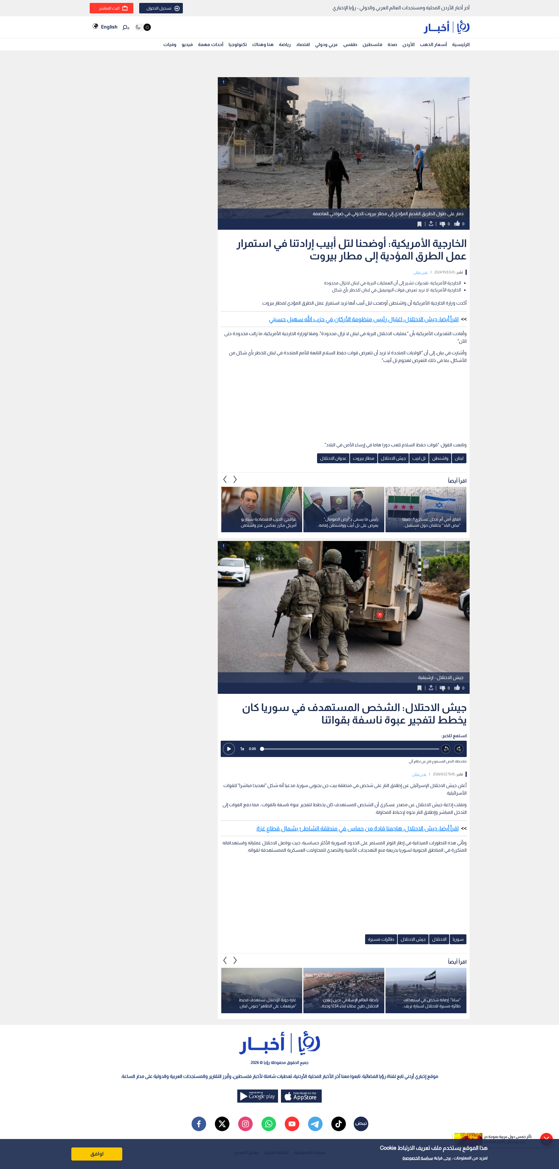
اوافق (97, 1154)
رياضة (285, 44)
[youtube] (292, 1124)
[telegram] (315, 1124)
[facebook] (199, 1124)
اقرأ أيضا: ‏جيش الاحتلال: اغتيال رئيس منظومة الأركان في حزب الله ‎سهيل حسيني (364, 319)
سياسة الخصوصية (417, 1158)
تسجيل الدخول (158, 8)
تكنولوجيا (238, 44)
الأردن (408, 44)
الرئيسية (461, 44)
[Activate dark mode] (142, 27)
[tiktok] (338, 1124)
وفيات (169, 44)
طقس (350, 44)
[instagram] (245, 1124)
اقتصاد (303, 44)
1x (242, 748)
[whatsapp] (268, 1124)
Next (225, 479)
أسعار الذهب (433, 44)
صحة (392, 44)
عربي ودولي (326, 44)
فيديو (187, 44)
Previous (235, 479)
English (109, 26)
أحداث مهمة (210, 44)
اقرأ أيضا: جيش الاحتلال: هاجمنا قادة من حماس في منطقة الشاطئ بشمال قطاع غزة (357, 828)
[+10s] (459, 749)
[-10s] (445, 749)
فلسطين (372, 44)
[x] (222, 1124)
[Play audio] (228, 748)
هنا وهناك (263, 44)
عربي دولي (420, 272)
